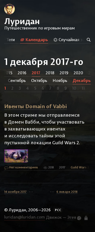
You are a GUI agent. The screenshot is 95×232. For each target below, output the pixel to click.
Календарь (36, 39)
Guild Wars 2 (80, 167)
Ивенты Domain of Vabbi (35, 106)
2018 (50, 72)
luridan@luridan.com (24, 217)
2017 (36, 72)
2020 (78, 72)
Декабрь (82, 80)
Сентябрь (17, 80)
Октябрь (39, 80)
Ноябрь (60, 80)
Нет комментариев (23, 167)
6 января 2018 (67, 192)
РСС (58, 210)
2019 (64, 72)
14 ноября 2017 (15, 192)
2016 (22, 72)
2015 (8, 72)
